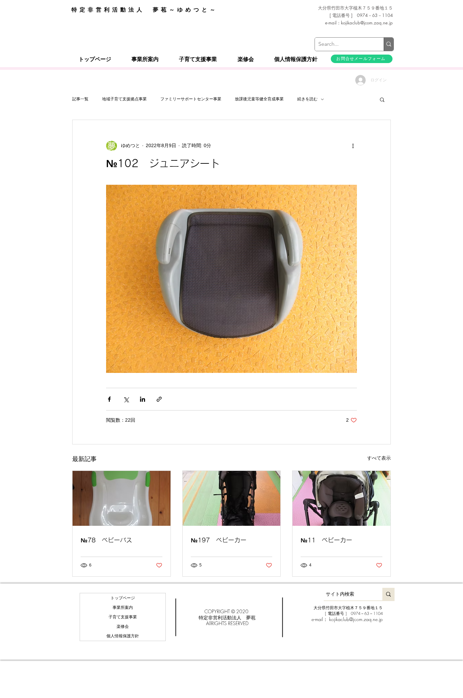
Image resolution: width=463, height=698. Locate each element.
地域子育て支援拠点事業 (124, 99)
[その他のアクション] (353, 146)
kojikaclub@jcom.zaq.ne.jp (367, 23)
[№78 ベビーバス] (121, 498)
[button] (382, 99)
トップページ (122, 598)
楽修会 (123, 626)
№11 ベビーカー (326, 540)
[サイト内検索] (388, 594)
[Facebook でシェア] (109, 399)
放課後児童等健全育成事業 (259, 99)
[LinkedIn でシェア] (142, 399)
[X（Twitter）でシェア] (126, 399)
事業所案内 (123, 607)
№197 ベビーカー (218, 540)
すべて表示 (379, 458)
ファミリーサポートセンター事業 (190, 99)
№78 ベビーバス (106, 540)
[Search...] (389, 44)
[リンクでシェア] (159, 399)
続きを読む (307, 99)
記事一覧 (80, 99)
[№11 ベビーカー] (341, 498)
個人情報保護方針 (122, 636)
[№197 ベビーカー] (232, 498)
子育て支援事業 (122, 617)
